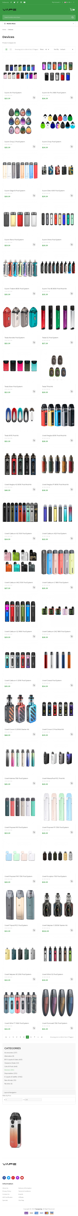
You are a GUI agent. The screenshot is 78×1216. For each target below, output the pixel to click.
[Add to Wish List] (35, 82)
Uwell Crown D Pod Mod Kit (53, 729)
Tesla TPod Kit (47, 386)
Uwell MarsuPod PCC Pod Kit (53, 778)
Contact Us (5, 1194)
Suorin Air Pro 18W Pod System (54, 93)
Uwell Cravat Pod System (52, 680)
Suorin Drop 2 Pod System (15, 142)
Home (4, 29)
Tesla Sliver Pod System (14, 386)
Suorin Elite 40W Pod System (53, 191)
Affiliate (21, 1197)
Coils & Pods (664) (10, 1066)
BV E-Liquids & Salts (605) (13, 1060)
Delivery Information (24, 1188)
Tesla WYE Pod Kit (11, 435)
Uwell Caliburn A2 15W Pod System (18, 533)
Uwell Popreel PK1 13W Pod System (18, 876)
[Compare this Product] (35, 86)
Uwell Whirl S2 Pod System (52, 974)
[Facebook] (11, 2)
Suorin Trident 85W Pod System (17, 289)
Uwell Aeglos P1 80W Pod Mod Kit (55, 484)
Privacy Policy (6, 1191)
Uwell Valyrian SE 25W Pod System (18, 974)
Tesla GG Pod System (50, 338)
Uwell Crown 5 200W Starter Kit (17, 729)
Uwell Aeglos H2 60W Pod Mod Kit (18, 484)
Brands (20, 1194)
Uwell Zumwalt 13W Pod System (54, 1023)
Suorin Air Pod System (13, 93)
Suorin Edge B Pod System (15, 191)
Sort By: (56, 49)
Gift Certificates (7, 1197)
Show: (42, 49)
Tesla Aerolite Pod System (15, 338)
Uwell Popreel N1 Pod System (16, 827)
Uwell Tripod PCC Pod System (16, 925)
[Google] (17, 2)
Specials (5, 1200)
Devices (10, 29)
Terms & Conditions (24, 1191)
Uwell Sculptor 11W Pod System (54, 876)
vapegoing (38, 1209)
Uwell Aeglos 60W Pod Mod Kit (54, 435)
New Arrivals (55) (10, 1080)
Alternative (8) (9, 1056)
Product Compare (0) (9, 43)
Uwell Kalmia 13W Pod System (16, 778)
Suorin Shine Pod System (51, 240)
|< (6, 1037)
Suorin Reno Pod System (14, 240)
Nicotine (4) (8, 1084)
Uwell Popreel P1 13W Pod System (55, 827)
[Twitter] (14, 2)
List (10, 49)
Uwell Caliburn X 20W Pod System (18, 680)
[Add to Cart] (34, 97)
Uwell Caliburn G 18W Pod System (55, 582)
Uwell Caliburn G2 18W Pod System (18, 631)
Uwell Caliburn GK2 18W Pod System (56, 631)
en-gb (68, 2)
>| (41, 1037)
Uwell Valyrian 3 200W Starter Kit (54, 925)
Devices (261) (9, 1070)
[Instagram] (21, 2)
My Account (56, 2)
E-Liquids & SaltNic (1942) (13, 1077)
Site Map (21, 1200)
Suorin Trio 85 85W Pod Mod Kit (54, 289)
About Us (5, 1188)
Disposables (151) (10, 1073)
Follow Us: (5, 2)
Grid (6, 49)
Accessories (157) (10, 1053)
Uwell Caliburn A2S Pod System (54, 533)
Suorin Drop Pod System (51, 142)
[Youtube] (24, 2)
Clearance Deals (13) (11, 1063)
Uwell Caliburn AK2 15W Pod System (19, 582)
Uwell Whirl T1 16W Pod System (17, 1023)
